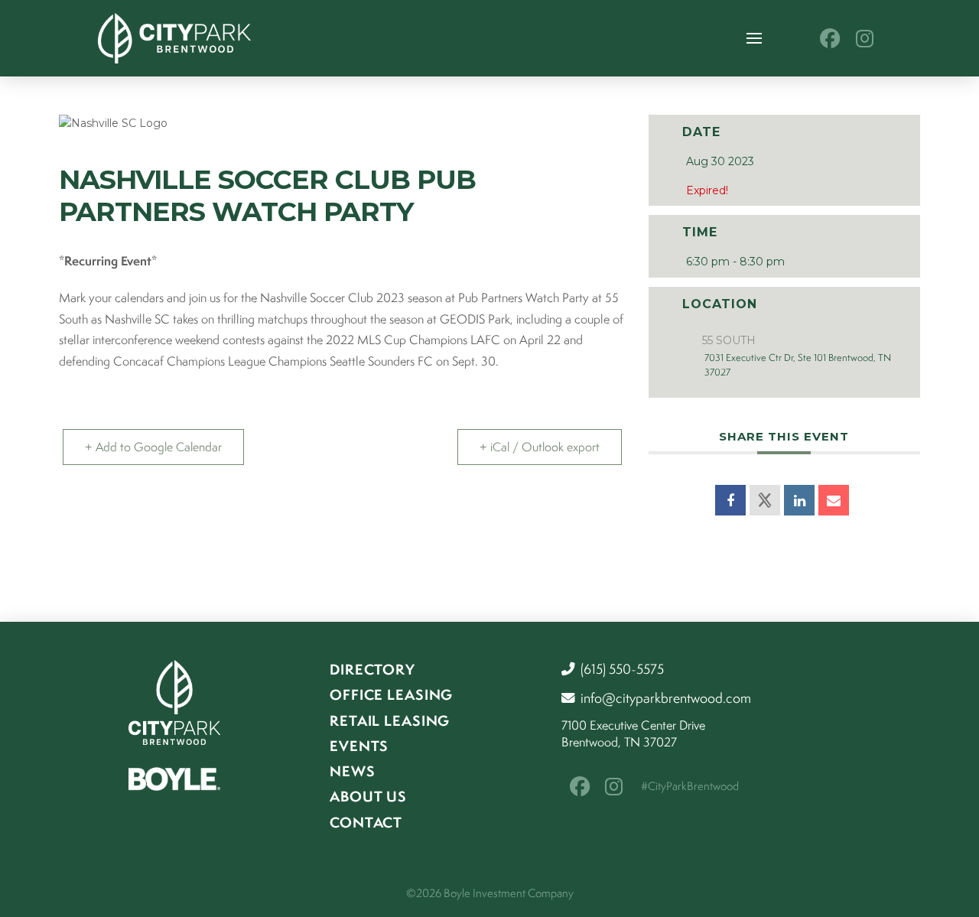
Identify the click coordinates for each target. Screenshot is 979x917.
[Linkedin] (799, 500)
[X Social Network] (765, 500)
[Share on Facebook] (730, 500)
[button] (754, 38)
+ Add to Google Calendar (153, 447)
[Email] (833, 500)
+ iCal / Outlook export (540, 447)
